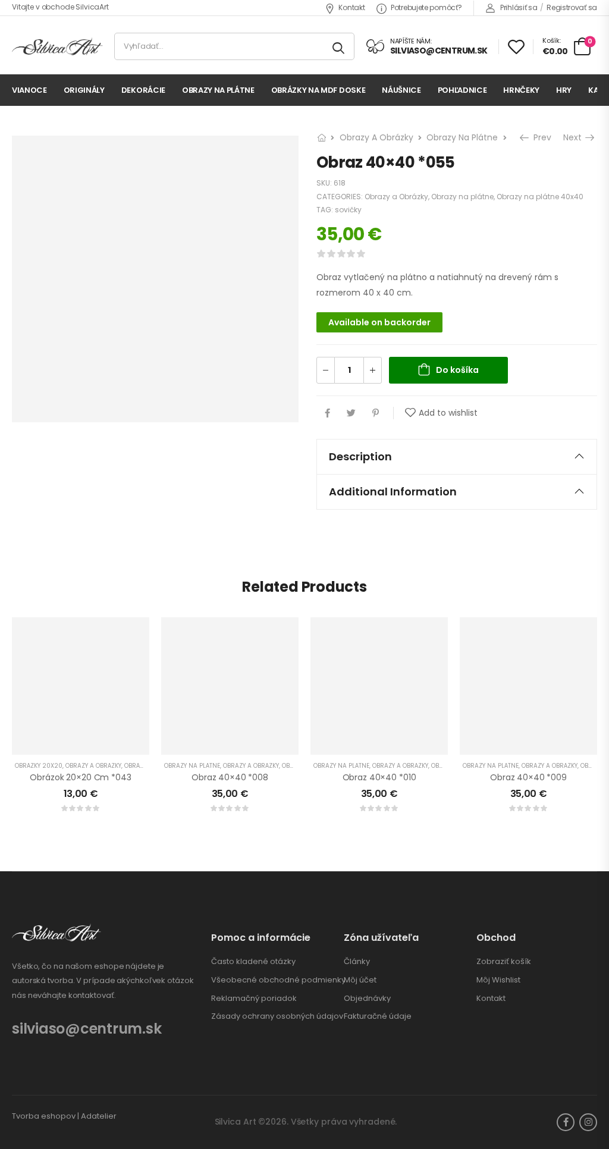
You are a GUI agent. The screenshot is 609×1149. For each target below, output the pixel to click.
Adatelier (99, 1116)
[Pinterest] (375, 413)
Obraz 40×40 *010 (379, 777)
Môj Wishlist (498, 980)
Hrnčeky (521, 90)
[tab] (457, 456)
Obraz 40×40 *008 (230, 777)
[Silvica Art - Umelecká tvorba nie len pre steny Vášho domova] (57, 46)
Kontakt (351, 7)
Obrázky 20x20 (38, 765)
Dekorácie (143, 90)
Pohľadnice (462, 90)
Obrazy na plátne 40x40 (540, 197)
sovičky (348, 210)
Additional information (393, 491)
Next (573, 137)
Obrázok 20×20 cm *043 (80, 777)
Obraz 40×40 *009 (528, 777)
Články (357, 961)
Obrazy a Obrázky (376, 137)
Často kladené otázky (253, 961)
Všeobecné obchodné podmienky (278, 980)
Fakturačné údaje (378, 1016)
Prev (541, 137)
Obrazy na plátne (218, 90)
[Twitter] (351, 413)
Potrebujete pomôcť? (426, 7)
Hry (564, 90)
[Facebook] (327, 413)
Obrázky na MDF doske (318, 90)
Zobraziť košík (503, 961)
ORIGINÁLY (84, 90)
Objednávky (367, 998)
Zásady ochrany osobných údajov (277, 1016)
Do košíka (457, 370)
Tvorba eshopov (44, 1116)
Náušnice (401, 90)
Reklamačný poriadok (254, 998)
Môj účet (360, 980)
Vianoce (29, 90)
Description (360, 456)
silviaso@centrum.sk (86, 1028)
